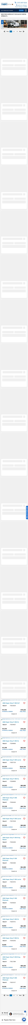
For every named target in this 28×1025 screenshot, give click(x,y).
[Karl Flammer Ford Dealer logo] (7, 5)
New (2, 22)
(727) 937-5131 (22, 2)
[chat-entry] (24, 1020)
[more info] (14, 700)
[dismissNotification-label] (25, 1011)
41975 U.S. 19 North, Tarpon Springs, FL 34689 (21, 6)
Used (2, 26)
